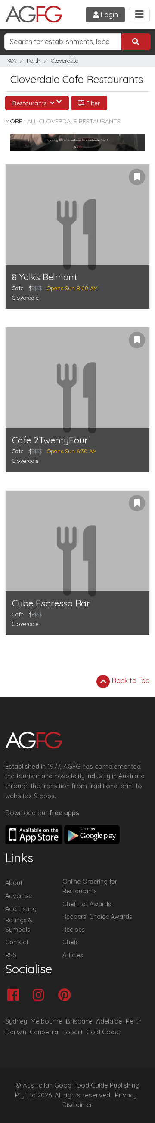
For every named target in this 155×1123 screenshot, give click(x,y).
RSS (11, 955)
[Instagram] (41, 995)
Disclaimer (77, 1105)
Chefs (70, 942)
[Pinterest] (66, 995)
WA (11, 61)
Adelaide (109, 1021)
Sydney (16, 1021)
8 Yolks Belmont (44, 277)
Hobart (72, 1032)
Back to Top (130, 680)
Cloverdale (64, 61)
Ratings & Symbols (19, 925)
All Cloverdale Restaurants (74, 121)
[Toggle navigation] (139, 14)
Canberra (44, 1032)
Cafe (18, 288)
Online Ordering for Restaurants (89, 886)
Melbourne (46, 1021)
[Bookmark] (137, 177)
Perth (33, 61)
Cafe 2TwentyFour (50, 440)
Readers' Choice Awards (97, 917)
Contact (16, 942)
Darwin (15, 1032)
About (13, 883)
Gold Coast (103, 1032)
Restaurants (30, 103)
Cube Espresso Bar (51, 603)
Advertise (18, 896)
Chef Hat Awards (86, 904)
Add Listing (21, 909)
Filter (92, 103)
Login (108, 14)
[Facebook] (15, 995)
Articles (72, 955)
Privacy (126, 1095)
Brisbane (79, 1021)
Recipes (73, 930)
